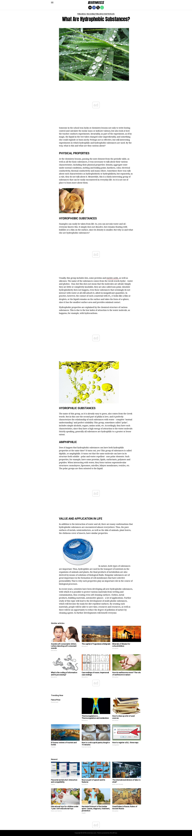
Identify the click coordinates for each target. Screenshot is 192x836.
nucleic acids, (112, 278)
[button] (52, 2)
